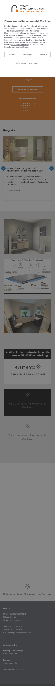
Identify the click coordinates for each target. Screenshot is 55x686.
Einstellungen (27, 55)
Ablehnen (12, 54)
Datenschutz (21, 62)
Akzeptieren (43, 55)
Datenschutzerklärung (20, 44)
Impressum (33, 62)
